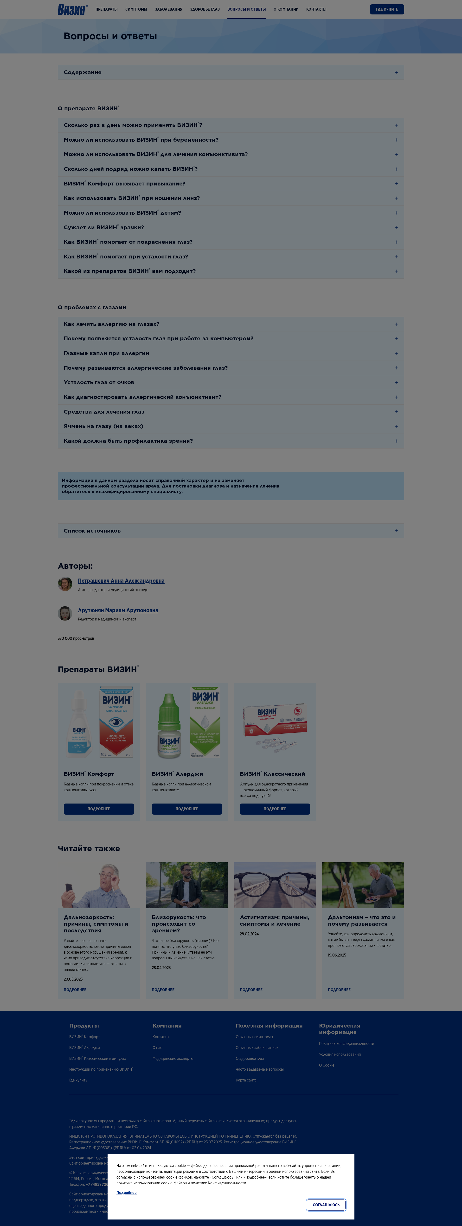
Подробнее (126, 1192)
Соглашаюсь (326, 1205)
